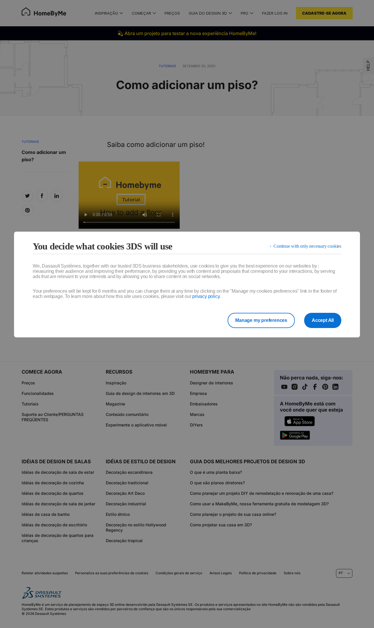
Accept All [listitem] (323, 320)
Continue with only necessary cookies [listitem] (307, 246)
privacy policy (205, 296)
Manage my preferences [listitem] (261, 320)
